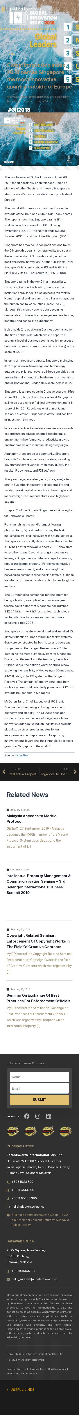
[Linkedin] (48, 1116)
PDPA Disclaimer (56, 1369)
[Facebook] (26, 1116)
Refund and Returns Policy (22, 1373)
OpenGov (22, 755)
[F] (37, 1389)
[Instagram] (37, 1116)
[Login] (74, 11)
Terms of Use (37, 1369)
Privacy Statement (17, 1369)
